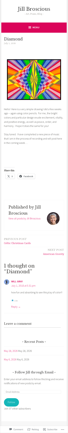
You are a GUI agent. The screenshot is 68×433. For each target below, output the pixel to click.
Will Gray (17, 281)
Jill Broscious (34, 9)
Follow (11, 402)
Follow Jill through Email (34, 372)
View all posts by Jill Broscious (24, 218)
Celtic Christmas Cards (17, 241)
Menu (36, 27)
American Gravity (53, 252)
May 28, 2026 (11, 350)
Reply (14, 306)
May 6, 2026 (10, 359)
